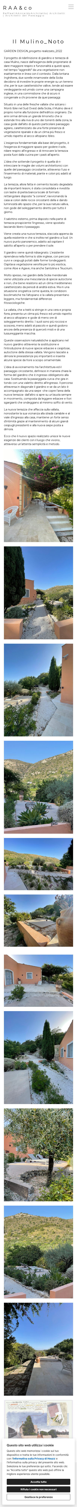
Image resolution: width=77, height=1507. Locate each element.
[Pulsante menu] (71, 7)
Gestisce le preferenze (38, 1497)
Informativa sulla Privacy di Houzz (34, 1458)
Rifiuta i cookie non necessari (39, 1489)
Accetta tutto (38, 1481)
